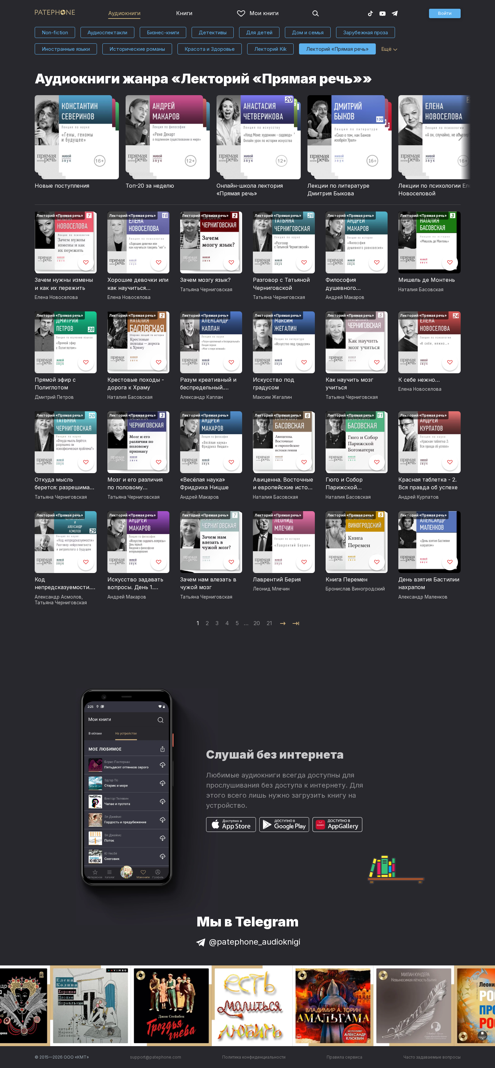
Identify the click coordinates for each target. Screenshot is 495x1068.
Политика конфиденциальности (254, 1057)
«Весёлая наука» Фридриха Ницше (204, 483)
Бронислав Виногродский (355, 589)
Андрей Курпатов (418, 497)
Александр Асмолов (58, 597)
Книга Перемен (346, 579)
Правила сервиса (344, 1057)
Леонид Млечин (271, 589)
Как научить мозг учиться (349, 383)
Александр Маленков (423, 597)
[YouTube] (382, 13)
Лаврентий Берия (277, 579)
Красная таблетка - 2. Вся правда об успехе (428, 483)
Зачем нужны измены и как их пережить (64, 283)
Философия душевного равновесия (342, 284)
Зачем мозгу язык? (205, 279)
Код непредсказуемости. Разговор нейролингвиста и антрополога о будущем (63, 584)
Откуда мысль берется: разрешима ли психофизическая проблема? (62, 484)
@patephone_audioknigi (254, 942)
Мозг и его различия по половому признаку (135, 484)
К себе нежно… (419, 379)
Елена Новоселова (56, 297)
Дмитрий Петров (54, 397)
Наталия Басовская (420, 289)
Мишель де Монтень (426, 279)
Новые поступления (62, 185)
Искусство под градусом (273, 383)
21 (269, 623)
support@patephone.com (155, 1057)
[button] (445, 13)
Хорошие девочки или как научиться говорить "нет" (137, 284)
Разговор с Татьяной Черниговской (281, 283)
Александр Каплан (201, 397)
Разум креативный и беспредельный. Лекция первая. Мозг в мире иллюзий (211, 384)
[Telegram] (395, 13)
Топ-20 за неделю (150, 185)
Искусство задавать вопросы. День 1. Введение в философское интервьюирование (135, 584)
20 (257, 623)
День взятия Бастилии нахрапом (428, 583)
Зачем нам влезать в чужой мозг (208, 583)
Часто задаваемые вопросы (432, 1057)
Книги (184, 13)
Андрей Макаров (345, 297)
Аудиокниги (124, 13)
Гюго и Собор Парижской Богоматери (344, 484)
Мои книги (264, 13)
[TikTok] (370, 13)
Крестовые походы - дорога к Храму (135, 383)
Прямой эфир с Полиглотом (55, 383)
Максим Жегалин (272, 397)
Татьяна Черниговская (206, 289)
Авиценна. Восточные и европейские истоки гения (283, 484)
